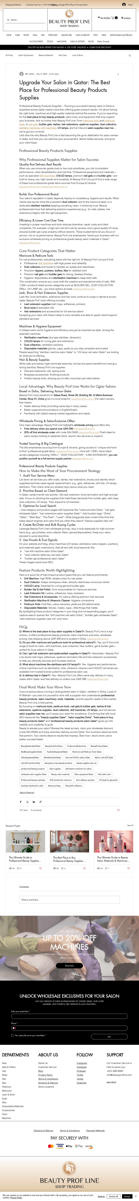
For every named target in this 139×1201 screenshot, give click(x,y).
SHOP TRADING (69, 25)
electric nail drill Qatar (104, 757)
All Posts (9, 55)
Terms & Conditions (48, 1078)
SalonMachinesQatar (52, 757)
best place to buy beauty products (58, 763)
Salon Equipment (25, 55)
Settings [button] (101, 1196)
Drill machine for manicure (61, 780)
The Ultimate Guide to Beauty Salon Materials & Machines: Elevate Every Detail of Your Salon (112, 859)
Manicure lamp (54, 785)
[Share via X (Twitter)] (27, 802)
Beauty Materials (46, 55)
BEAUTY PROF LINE (69, 21)
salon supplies (55, 768)
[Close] (135, 1196)
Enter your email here (20, 1011)
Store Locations (46, 1086)
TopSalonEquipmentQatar (57, 751)
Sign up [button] (55, 4)
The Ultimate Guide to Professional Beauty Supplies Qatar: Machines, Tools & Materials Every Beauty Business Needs (24, 859)
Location (127, 18)
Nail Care (63, 55)
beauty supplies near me (87, 763)
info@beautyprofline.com (119, 1074)
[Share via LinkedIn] (34, 802)
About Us (43, 1063)
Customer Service (33, 4)
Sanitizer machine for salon (32, 785)
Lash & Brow (77, 55)
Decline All (113, 1196)
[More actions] (118, 74)
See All (130, 825)
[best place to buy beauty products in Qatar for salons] (25, 842)
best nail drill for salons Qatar (78, 757)
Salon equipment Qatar (83, 774)
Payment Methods (95, 1130)
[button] (114, 17)
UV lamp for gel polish (108, 780)
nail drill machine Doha (30, 763)
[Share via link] (40, 802)
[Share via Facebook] (20, 802)
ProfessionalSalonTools (76, 746)
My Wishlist (105, 18)
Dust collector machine (85, 780)
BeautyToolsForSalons (54, 746)
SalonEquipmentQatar (30, 757)
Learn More (111, 1082)
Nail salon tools (104, 774)
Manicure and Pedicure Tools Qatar (87, 751)
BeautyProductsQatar (99, 746)
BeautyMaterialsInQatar (30, 746)
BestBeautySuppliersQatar (31, 751)
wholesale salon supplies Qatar (34, 774)
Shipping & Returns (13, 4)
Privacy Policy (45, 1074)
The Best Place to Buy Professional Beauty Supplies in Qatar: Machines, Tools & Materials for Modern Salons (69, 859)
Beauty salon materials (60, 774)
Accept (127, 1196)
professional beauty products (33, 768)
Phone (14, 1023)
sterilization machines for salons (78, 768)
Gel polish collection (73, 785)
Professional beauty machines (33, 780)
